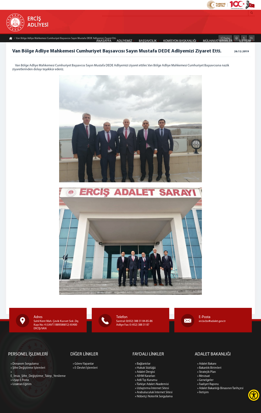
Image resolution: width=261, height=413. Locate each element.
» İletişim (203, 392)
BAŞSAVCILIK (148, 41)
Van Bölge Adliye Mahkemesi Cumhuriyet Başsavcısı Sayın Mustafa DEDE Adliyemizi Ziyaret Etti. (66, 38)
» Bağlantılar (142, 363)
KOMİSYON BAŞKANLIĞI (179, 41)
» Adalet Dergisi (145, 372)
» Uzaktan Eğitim (21, 384)
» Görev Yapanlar (83, 363)
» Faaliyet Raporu (208, 384)
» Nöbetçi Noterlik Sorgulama (154, 396)
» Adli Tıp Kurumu (146, 380)
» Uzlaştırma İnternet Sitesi (152, 388)
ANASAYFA (103, 41)
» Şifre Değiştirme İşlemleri (28, 368)
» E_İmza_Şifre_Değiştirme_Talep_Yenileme (38, 374)
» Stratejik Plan (206, 372)
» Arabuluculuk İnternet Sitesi (154, 392)
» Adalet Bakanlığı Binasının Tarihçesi (220, 388)
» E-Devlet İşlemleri (85, 368)
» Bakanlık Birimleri (209, 368)
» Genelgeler (205, 380)
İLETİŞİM (245, 41)
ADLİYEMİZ (124, 41)
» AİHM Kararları (145, 376)
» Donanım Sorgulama (25, 363)
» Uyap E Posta (20, 380)
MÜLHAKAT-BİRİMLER (217, 41)
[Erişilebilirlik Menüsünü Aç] (253, 395)
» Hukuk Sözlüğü (145, 368)
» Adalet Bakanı (206, 363)
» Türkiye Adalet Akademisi (152, 384)
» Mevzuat (203, 376)
